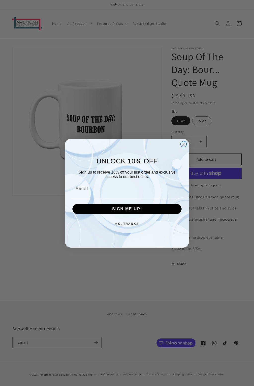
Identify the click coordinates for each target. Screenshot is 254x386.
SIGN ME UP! (127, 209)
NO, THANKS (127, 224)
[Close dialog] (184, 144)
